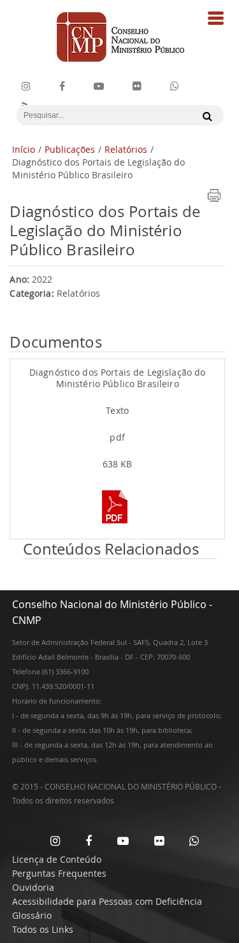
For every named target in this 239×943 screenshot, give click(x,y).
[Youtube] (99, 86)
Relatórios (126, 149)
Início (23, 149)
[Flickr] (137, 86)
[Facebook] (62, 86)
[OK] (204, 116)
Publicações (70, 149)
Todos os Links (42, 929)
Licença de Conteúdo (56, 859)
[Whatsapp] (194, 840)
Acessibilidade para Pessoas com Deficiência (107, 901)
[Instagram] (26, 86)
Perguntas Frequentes (59, 873)
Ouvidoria (33, 887)
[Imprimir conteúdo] (214, 200)
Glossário (32, 915)
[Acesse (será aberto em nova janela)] (117, 525)
